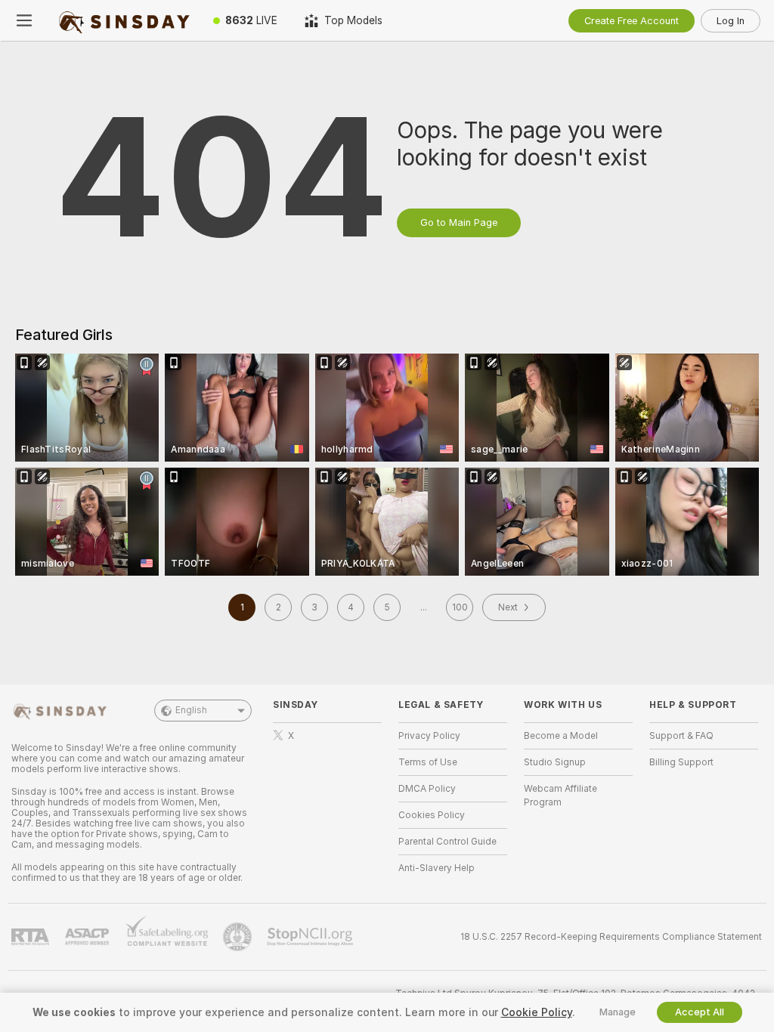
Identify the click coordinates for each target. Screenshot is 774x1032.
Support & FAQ (681, 736)
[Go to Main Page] (124, 20)
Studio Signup (555, 762)
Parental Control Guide (447, 841)
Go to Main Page (458, 222)
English (191, 710)
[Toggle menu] (24, 20)
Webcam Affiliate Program (560, 795)
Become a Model (561, 736)
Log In (731, 20)
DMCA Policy (427, 788)
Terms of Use (427, 762)
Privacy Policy (429, 736)
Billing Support (681, 762)
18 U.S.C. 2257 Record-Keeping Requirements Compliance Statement (611, 937)
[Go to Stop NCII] (311, 937)
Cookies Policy (431, 815)
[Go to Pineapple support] (239, 936)
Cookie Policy (536, 1012)
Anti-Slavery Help (436, 868)
